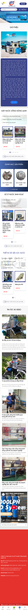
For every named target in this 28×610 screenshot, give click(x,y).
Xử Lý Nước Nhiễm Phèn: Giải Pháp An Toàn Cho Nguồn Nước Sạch (7, 228)
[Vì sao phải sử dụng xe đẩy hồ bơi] (14, 379)
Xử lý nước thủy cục (7, 203)
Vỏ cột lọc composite (7, 258)
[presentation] (4, 140)
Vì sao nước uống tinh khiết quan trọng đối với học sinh (12, 416)
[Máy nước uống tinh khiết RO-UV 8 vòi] (7, 132)
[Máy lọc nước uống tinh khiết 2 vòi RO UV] (20, 215)
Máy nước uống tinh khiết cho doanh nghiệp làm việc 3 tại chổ (13, 484)
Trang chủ (8, 609)
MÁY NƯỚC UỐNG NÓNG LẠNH (14, 111)
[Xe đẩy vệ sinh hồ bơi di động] (14, 338)
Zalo (19, 609)
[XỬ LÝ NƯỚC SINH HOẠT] (7, 175)
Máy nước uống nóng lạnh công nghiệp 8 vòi (20, 141)
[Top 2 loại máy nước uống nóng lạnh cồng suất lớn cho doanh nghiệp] (14, 447)
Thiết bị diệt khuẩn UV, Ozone (9, 261)
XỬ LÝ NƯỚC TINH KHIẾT (21, 184)
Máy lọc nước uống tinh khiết (9, 206)
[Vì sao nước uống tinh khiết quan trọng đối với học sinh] (14, 413)
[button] (2, 3)
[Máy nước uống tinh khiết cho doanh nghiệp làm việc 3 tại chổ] (14, 481)
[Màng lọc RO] (20, 276)
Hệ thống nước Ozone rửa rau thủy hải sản (7, 286)
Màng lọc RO (19, 284)
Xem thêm (14, 102)
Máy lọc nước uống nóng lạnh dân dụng (11, 116)
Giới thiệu (14, 27)
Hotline (14, 609)
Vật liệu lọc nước (19, 258)
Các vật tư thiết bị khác (8, 267)
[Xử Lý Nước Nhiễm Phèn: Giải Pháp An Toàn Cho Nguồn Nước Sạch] (7, 215)
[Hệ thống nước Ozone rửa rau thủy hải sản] (7, 276)
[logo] (12, 7)
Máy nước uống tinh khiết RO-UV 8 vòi (8, 141)
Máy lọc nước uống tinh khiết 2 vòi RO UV (20, 225)
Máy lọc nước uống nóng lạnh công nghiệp (12, 119)
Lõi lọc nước (19, 267)
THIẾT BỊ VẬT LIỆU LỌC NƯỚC (14, 253)
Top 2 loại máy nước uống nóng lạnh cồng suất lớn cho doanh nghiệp (13, 450)
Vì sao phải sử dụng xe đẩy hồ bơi (12, 381)
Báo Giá (23, 4)
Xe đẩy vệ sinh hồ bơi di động (11, 340)
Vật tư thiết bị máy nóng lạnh (9, 122)
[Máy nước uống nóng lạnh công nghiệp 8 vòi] (20, 132)
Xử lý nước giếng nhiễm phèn (9, 200)
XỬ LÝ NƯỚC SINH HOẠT (7, 184)
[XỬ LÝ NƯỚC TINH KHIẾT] (20, 175)
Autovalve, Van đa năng (8, 264)
